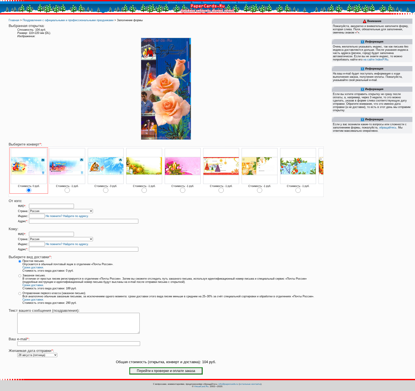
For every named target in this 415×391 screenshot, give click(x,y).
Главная (14, 20)
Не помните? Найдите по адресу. (67, 216)
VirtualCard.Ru (201, 386)
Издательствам (228, 2)
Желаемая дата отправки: (31, 351)
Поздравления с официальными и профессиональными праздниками (68, 20)
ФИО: (22, 206)
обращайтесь (387, 127)
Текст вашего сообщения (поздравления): (44, 311)
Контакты (242, 2)
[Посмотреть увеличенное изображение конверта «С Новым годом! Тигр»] (106, 183)
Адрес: (23, 221)
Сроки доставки (32, 267)
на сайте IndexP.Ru (375, 59)
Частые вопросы (211, 2)
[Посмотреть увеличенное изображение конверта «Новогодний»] (144, 183)
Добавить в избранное (179, 2)
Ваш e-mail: (19, 339)
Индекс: (23, 216)
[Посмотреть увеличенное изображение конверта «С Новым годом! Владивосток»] (67, 183)
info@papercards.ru (228, 384)
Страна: (23, 211)
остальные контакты (250, 384)
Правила (196, 2)
